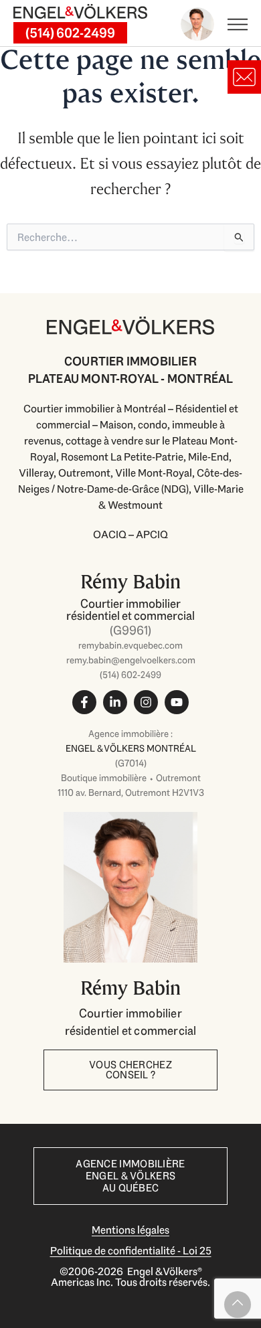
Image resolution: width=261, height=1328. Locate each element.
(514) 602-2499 (130, 675)
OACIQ (109, 534)
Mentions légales (130, 1230)
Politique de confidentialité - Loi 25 (130, 1251)
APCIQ (152, 534)
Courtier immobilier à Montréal (94, 409)
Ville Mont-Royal (153, 473)
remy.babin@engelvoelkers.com (130, 660)
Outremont (84, 473)
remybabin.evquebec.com (130, 645)
